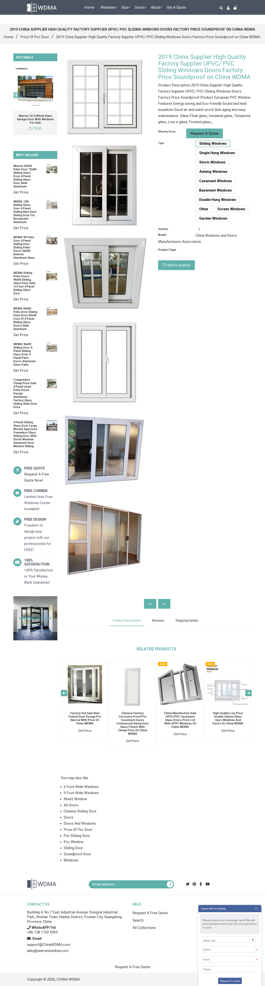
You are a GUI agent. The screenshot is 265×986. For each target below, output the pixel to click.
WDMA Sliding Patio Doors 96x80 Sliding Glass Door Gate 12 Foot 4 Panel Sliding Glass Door (24, 283)
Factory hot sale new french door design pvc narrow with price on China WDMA (85, 718)
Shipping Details (186, 620)
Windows (71, 860)
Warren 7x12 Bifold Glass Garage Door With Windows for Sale (35, 119)
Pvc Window (73, 842)
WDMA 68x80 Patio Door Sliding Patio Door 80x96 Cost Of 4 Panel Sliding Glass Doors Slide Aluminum (25, 319)
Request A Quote (204, 133)
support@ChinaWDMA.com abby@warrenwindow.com (48, 944)
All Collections (144, 928)
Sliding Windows (213, 143)
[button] (229, 908)
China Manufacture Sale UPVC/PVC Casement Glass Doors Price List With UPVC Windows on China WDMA (180, 720)
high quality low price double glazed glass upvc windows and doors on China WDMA (228, 718)
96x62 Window (75, 799)
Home (9, 37)
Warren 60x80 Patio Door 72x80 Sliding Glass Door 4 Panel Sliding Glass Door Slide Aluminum (24, 176)
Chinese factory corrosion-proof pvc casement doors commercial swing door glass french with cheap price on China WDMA (132, 723)
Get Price (20, 192)
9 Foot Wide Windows (81, 793)
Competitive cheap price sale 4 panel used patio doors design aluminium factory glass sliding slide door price (25, 393)
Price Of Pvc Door (34, 37)
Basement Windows (215, 190)
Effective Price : (167, 131)
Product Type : (167, 249)
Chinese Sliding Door (80, 811)
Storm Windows (212, 162)
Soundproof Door (77, 854)
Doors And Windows (80, 823)
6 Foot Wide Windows (81, 787)
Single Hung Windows (217, 153)
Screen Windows (231, 209)
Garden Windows (213, 218)
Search (137, 920)
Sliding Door (73, 848)
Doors (68, 817)
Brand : (162, 235)
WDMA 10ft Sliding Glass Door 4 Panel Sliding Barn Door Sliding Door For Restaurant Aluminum (25, 212)
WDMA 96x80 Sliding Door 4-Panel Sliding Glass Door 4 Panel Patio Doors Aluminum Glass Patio (24, 354)
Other (203, 209)
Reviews (158, 620)
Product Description (127, 620)
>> (164, 604)
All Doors (71, 805)
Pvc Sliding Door (77, 836)
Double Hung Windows (217, 199)
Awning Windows (213, 171)
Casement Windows (215, 181)
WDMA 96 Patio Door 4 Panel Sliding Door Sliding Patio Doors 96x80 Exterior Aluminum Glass (24, 247)
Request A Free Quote (150, 913)
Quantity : (163, 229)
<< (150, 604)
